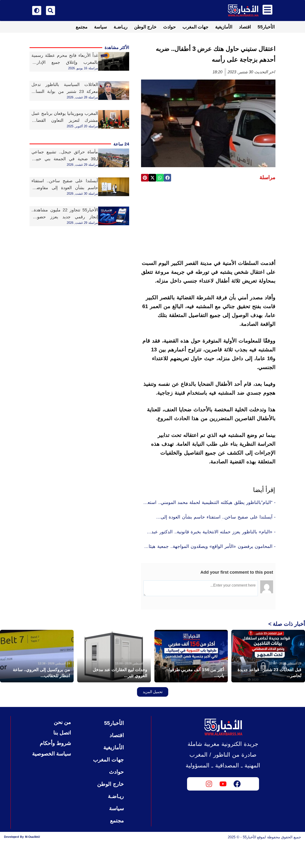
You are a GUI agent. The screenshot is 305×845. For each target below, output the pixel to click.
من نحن (62, 722)
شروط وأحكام (55, 743)
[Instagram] (209, 783)
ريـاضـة (120, 26)
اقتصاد (245, 26)
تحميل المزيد (153, 692)
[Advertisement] (208, 221)
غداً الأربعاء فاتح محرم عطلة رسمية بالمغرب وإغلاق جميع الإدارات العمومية (64, 62)
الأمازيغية (223, 26)
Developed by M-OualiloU (22, 837)
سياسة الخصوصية (51, 754)
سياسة (100, 26)
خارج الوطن (145, 26)
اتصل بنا (62, 733)
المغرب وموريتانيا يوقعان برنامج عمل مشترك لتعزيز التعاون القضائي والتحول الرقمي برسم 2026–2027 (64, 120)
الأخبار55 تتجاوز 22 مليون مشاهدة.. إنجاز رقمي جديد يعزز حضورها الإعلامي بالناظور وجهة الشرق (64, 217)
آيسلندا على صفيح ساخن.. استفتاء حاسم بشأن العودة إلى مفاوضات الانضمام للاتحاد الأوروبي (64, 187)
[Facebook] (237, 783)
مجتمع (81, 26)
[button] (167, 178)
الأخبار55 (266, 26)
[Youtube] (223, 783)
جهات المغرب (195, 26)
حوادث (169, 26)
